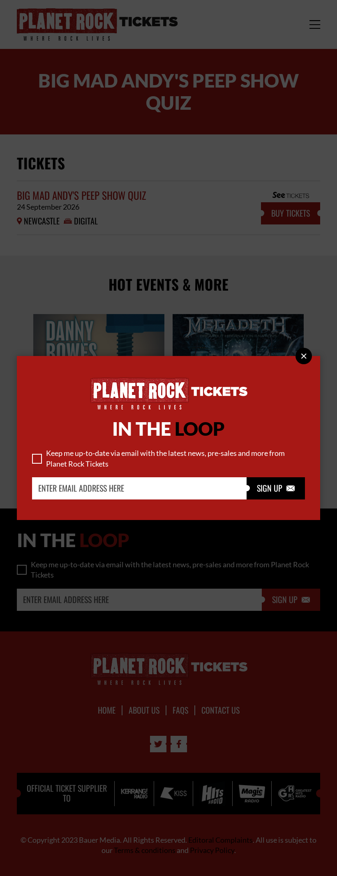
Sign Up (276, 488)
